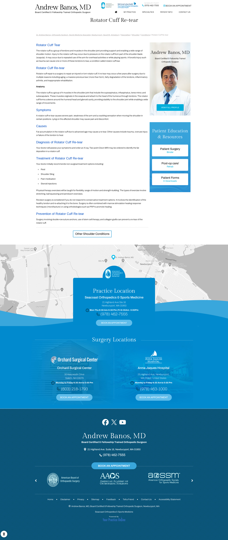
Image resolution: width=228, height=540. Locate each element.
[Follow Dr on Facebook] (105, 422)
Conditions (145, 35)
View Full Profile (170, 107)
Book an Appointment (178, 6)
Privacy (80, 499)
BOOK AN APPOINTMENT (114, 323)
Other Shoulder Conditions (92, 233)
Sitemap (95, 499)
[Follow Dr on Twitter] (114, 422)
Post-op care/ (170, 165)
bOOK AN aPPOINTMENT (153, 397)
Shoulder (135, 35)
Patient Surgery (170, 150)
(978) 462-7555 (151, 5)
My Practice (130, 12)
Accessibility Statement (169, 499)
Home (116, 12)
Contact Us (184, 12)
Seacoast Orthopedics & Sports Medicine (114, 512)
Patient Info (166, 12)
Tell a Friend (128, 499)
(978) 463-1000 (153, 389)
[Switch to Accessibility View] (4, 534)
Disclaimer (65, 499)
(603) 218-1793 (74, 389)
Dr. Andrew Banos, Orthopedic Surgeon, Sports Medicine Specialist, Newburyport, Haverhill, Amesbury (77, 35)
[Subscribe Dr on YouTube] (122, 422)
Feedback (111, 499)
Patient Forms (170, 179)
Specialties (148, 12)
